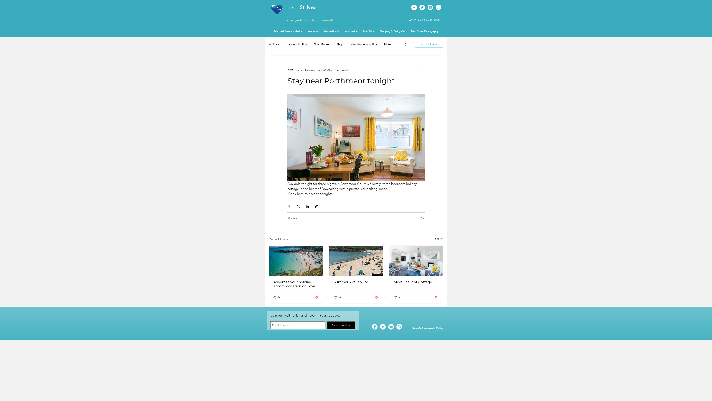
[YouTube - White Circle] (430, 7)
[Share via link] (316, 206)
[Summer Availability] (356, 261)
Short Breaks (321, 44)
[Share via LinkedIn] (307, 206)
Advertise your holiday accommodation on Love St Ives (294, 284)
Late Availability (297, 44)
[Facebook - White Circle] (414, 7)
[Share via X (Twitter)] (298, 206)
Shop (340, 44)
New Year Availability (363, 44)
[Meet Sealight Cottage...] (416, 261)
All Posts (274, 44)
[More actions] (422, 70)
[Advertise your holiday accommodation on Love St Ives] (296, 261)
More (387, 44)
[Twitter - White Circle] (422, 7)
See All (439, 238)
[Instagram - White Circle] (438, 7)
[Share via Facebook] (289, 206)
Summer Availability (351, 282)
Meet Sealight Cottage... (414, 282)
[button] (332, 31)
